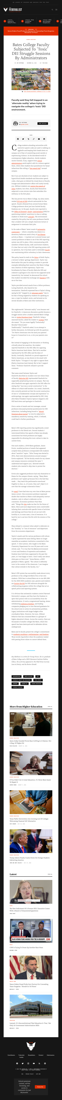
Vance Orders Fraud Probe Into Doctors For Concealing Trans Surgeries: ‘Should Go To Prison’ (29, 985)
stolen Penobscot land (24, 317)
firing (36, 257)
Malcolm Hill (23, 378)
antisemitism (16, 676)
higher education (36, 683)
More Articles (42, 123)
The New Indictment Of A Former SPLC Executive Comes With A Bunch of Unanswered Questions (30, 910)
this (25, 504)
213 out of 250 (22, 201)
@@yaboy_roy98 (24, 124)
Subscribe (40, 1087)
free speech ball (35, 168)
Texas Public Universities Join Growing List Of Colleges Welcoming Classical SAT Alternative (29, 820)
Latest (13, 874)
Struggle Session (17, 687)
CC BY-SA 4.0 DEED (45, 91)
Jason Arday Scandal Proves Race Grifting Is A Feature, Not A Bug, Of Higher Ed (30, 742)
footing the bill (19, 583)
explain (41, 320)
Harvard (15, 683)
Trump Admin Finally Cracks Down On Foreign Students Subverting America (30, 859)
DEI (38, 676)
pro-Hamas (41, 234)
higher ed (24, 683)
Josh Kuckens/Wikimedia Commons (32, 91)
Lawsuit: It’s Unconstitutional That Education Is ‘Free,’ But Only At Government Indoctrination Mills (30, 1024)
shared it (43, 278)
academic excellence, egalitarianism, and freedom (31, 634)
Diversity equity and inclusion (21, 680)
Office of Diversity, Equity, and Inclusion (28, 212)
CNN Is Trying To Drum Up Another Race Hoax (26, 948)
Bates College (28, 676)
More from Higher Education (26, 706)
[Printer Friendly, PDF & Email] (44, 139)
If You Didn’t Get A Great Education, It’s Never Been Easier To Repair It (30, 781)
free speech (38, 680)
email (16, 491)
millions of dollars (27, 604)
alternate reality (37, 293)
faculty (47, 250)
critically (31, 217)
